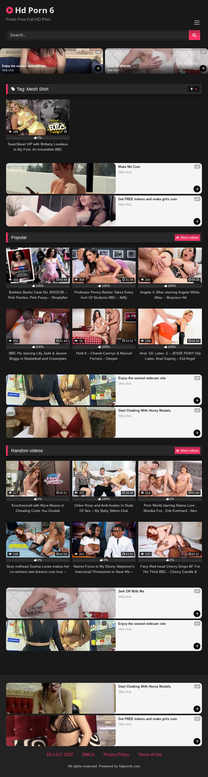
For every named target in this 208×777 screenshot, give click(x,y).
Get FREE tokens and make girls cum (147, 199)
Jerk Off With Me (119, 66)
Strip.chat (8, 70)
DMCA (88, 754)
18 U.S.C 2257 (59, 754)
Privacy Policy (116, 754)
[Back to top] (192, 762)
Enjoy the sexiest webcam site (24, 66)
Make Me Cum (129, 167)
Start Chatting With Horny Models (144, 410)
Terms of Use (150, 754)
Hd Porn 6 (33, 10)
